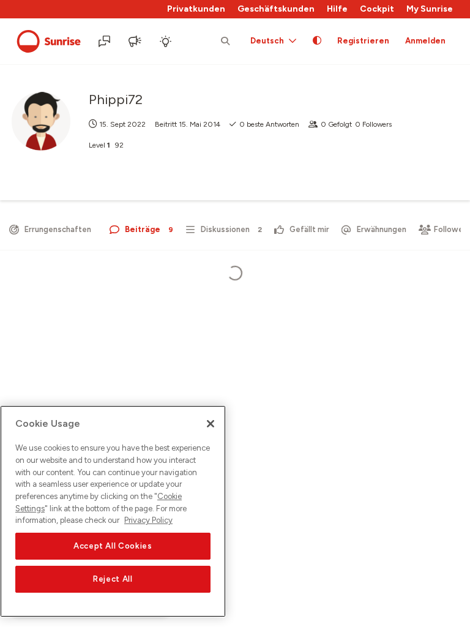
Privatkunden (196, 9)
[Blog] (136, 41)
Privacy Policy (148, 520)
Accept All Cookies (112, 545)
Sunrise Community (49, 41)
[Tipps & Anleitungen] (166, 41)
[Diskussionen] (105, 41)
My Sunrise (429, 9)
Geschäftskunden (276, 9)
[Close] (210, 423)
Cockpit (377, 9)
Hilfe (337, 9)
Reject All (113, 579)
